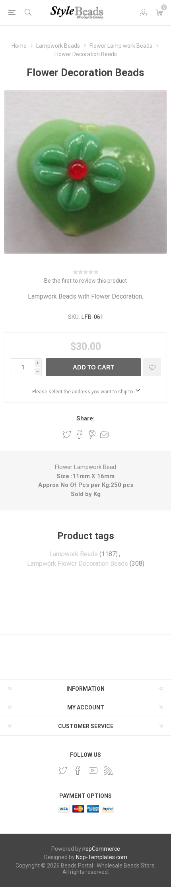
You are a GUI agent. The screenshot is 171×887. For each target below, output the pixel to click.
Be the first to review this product (85, 280)
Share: (85, 418)
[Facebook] (78, 770)
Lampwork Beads (73, 554)
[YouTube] (93, 770)
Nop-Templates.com (101, 857)
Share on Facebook (79, 434)
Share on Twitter (66, 434)
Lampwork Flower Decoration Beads (77, 563)
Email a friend (104, 434)
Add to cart (93, 367)
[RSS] (108, 770)
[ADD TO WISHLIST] (152, 367)
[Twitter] (62, 770)
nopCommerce (101, 849)
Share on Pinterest (92, 434)
